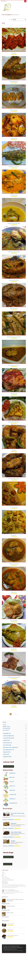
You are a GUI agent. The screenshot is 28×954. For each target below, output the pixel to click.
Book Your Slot (4, 881)
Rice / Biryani (6, 730)
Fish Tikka (14, 53)
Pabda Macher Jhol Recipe (14, 166)
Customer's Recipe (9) (8, 738)
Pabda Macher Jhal (14, 195)
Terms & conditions (6, 878)
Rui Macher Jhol (14, 138)
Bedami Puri (13, 823)
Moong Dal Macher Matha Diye (14, 223)
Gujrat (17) (12, 786)
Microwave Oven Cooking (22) (10, 747)
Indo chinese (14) (7, 742)
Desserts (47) (6, 740)
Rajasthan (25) (13, 803)
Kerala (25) (12, 790)
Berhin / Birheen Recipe (16, 832)
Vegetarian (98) (7, 756)
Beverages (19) (6, 733)
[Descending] (11, 19)
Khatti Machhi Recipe (14, 81)
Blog (3, 875)
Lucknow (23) (13, 794)
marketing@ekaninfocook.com (13, 890)
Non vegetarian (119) (8, 749)
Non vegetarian (8, 14)
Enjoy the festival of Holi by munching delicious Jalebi (15, 900)
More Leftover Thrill (8, 766)
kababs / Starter (6, 726)
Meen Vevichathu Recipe (14, 280)
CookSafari (10, 819)
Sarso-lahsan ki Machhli (14, 563)
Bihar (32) (12, 777)
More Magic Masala (8, 857)
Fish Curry (14, 705)
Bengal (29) (12, 773)
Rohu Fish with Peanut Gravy (14, 478)
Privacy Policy (4, 877)
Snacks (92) (6, 754)
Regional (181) (6, 752)
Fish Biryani (13, 535)
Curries (4, 724)
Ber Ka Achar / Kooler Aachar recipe (17, 814)
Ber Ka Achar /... (11, 924)
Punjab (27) (12, 798)
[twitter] (3, 1)
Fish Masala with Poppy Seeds (14, 677)
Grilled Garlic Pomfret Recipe (14, 422)
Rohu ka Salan (14, 592)
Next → (16, 714)
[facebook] (4, 1)
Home (3, 14)
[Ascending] (9, 19)
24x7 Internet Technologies (16, 950)
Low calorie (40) (7, 745)
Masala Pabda (14, 648)
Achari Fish (14, 450)
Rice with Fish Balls (14, 507)
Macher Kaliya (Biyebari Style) (14, 251)
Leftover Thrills (10, 912)
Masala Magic (8, 852)
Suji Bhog (13, 841)
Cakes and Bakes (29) (8, 735)
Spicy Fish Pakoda (14, 620)
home (3, 872)
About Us (3, 873)
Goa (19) (12, 781)
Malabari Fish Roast (14, 308)
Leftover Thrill (8, 762)
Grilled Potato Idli (11, 906)
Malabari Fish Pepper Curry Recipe (14, 336)
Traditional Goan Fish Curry (13, 365)
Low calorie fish (6, 728)
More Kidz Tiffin (7, 864)
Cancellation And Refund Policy (8, 880)
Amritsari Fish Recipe (14, 109)
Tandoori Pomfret (14, 393)
